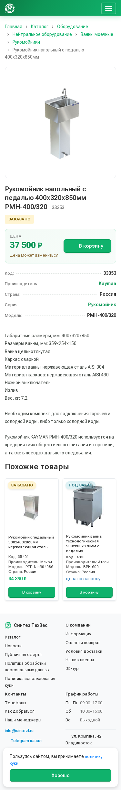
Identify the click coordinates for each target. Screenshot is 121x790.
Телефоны (15, 702)
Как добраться (20, 711)
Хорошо (61, 775)
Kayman (107, 283)
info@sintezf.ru (19, 730)
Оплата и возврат (83, 642)
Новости (13, 645)
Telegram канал (26, 740)
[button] (60, 122)
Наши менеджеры (23, 720)
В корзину (91, 246)
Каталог (12, 637)
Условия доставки (84, 651)
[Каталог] (49, 8)
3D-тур (72, 668)
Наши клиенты (80, 659)
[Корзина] (93, 8)
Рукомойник (102, 304)
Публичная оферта (23, 654)
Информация (78, 633)
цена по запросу (83, 578)
